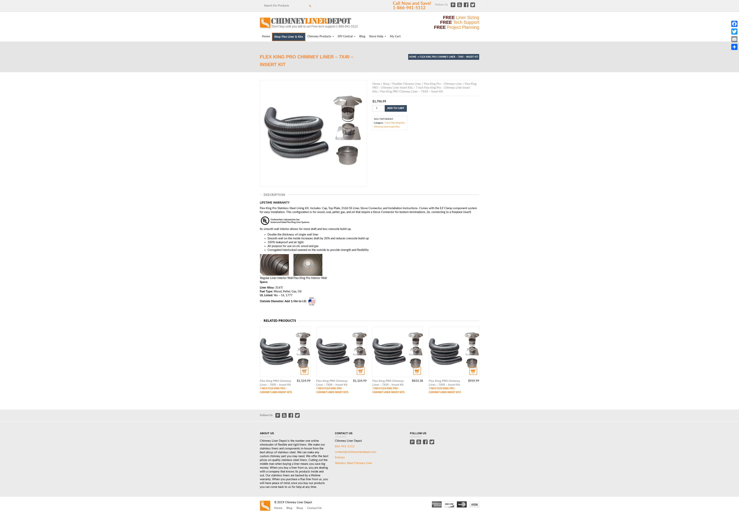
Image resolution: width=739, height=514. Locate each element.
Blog (362, 36)
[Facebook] (734, 24)
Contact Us (314, 508)
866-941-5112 (344, 446)
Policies (340, 457)
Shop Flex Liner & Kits (288, 36)
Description (274, 194)
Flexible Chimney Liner (406, 83)
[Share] (734, 47)
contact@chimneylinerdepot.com (355, 452)
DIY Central (346, 36)
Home (266, 36)
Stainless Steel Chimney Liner (353, 463)
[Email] (734, 39)
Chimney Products (319, 36)
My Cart (395, 36)
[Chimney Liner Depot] (306, 23)
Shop (386, 83)
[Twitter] (734, 31)
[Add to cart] (285, 352)
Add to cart (395, 108)
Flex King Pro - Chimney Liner (443, 83)
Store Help (376, 36)
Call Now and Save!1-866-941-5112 (412, 5)
